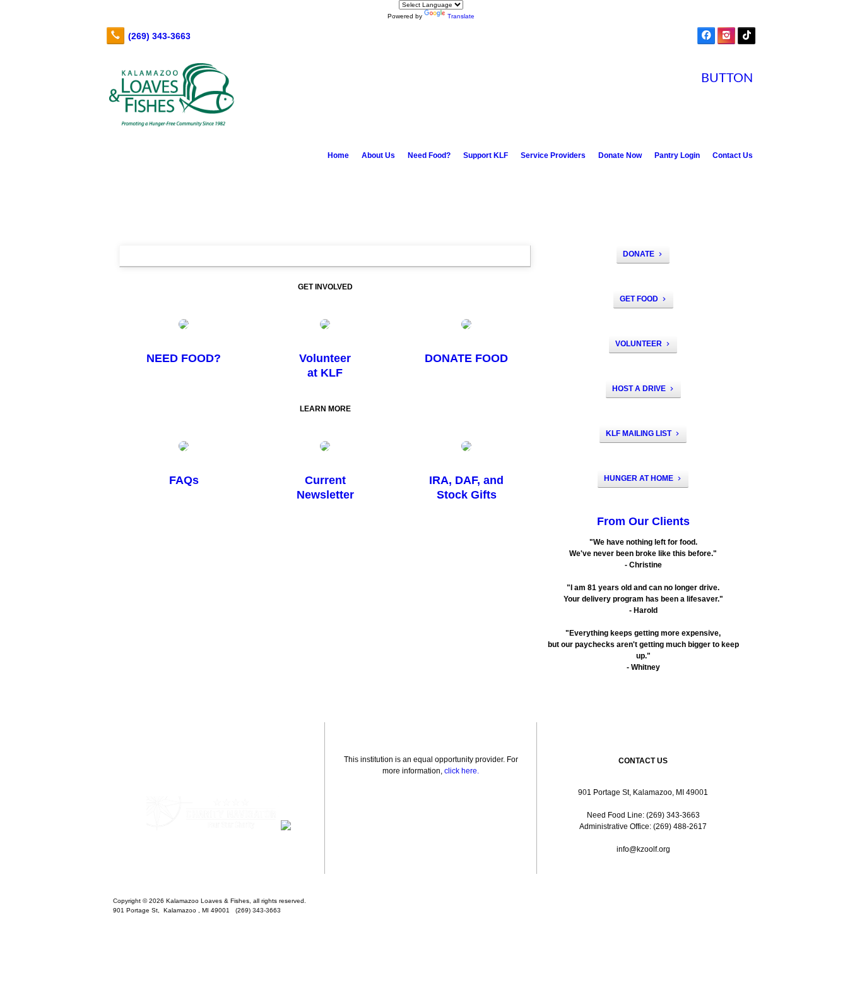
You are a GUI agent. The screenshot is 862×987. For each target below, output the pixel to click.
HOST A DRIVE (639, 388)
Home (338, 155)
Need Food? (429, 155)
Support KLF (485, 155)
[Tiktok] (746, 35)
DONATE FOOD (466, 358)
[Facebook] (706, 35)
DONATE (638, 254)
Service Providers (553, 155)
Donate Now (620, 155)
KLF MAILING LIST (638, 433)
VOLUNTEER (638, 343)
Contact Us (732, 155)
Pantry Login (677, 155)
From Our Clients (643, 521)
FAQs (184, 480)
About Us (378, 155)
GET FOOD (639, 298)
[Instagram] (726, 35)
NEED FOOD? (183, 358)
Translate (461, 16)
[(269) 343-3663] (148, 35)
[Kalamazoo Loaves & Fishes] (431, 881)
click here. (461, 770)
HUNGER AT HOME (638, 478)
